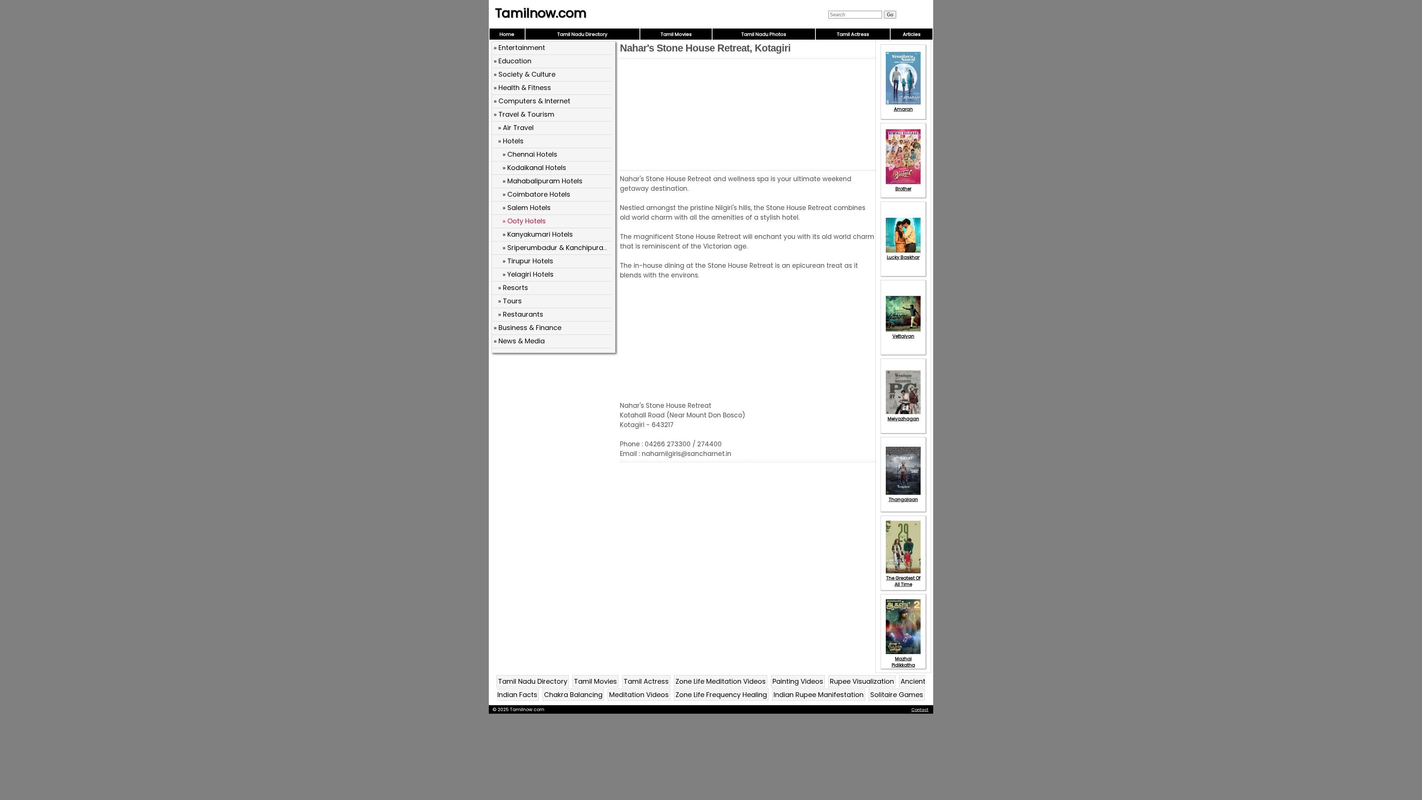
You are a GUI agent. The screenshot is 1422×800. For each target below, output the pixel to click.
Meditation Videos (639, 694)
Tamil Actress (853, 34)
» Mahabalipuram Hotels (543, 181)
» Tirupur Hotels (528, 261)
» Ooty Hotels (524, 221)
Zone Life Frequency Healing (721, 694)
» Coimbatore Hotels (536, 194)
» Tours (510, 301)
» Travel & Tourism (524, 114)
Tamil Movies (676, 34)
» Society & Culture (524, 74)
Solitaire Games (896, 694)
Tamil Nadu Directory (582, 34)
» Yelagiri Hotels (528, 274)
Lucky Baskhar (903, 257)
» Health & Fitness (522, 87)
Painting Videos (797, 681)
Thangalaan (903, 499)
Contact (919, 710)
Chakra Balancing (573, 694)
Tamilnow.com (541, 13)
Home (507, 34)
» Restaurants (520, 314)
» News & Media (519, 341)
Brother (903, 189)
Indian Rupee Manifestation (819, 694)
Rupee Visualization (862, 681)
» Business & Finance (527, 327)
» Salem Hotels (527, 207)
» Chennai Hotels (530, 154)
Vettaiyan (903, 336)
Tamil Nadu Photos (763, 34)
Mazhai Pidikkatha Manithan (903, 665)
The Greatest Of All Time (903, 581)
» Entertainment (519, 47)
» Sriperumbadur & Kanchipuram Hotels (567, 247)
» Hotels (511, 141)
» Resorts (513, 287)
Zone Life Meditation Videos (720, 681)
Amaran (903, 109)
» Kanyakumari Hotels (538, 234)
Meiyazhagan (903, 419)
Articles (912, 34)
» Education (512, 61)
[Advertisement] (554, 409)
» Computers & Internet (532, 101)
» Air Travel (516, 127)
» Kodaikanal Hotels (534, 167)
